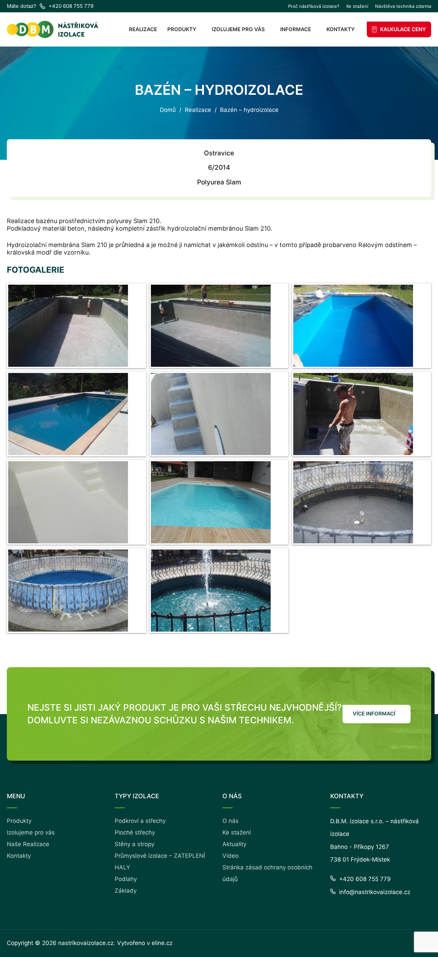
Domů (168, 110)
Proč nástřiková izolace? (313, 6)
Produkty (181, 29)
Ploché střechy (135, 832)
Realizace (143, 29)
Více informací (374, 713)
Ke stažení (357, 6)
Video (230, 855)
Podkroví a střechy (140, 820)
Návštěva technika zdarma (403, 6)
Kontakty (340, 29)
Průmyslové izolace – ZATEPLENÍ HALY (160, 861)
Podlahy (126, 879)
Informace (295, 29)
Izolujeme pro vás (238, 29)
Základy (126, 890)
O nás (230, 820)
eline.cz (162, 943)
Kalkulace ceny (403, 29)
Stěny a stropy (134, 844)
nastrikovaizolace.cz (86, 943)
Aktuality (234, 844)
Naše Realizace (28, 844)
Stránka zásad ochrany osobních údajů (267, 873)
